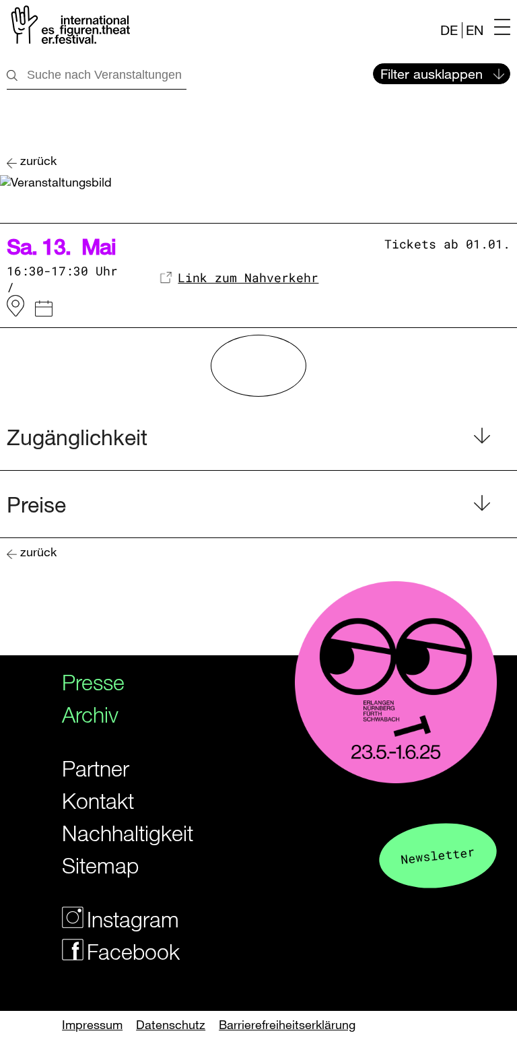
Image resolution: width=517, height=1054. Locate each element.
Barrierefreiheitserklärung (287, 1024)
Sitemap (100, 865)
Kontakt (98, 800)
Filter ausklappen (431, 73)
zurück (38, 161)
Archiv (90, 714)
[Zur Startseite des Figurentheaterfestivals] (68, 27)
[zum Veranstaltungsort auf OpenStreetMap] (15, 306)
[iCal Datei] (44, 310)
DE (449, 30)
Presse (93, 682)
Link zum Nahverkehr (248, 277)
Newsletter (437, 855)
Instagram (127, 919)
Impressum (92, 1024)
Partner (95, 768)
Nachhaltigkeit (115, 833)
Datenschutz (170, 1024)
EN (474, 30)
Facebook (127, 951)
